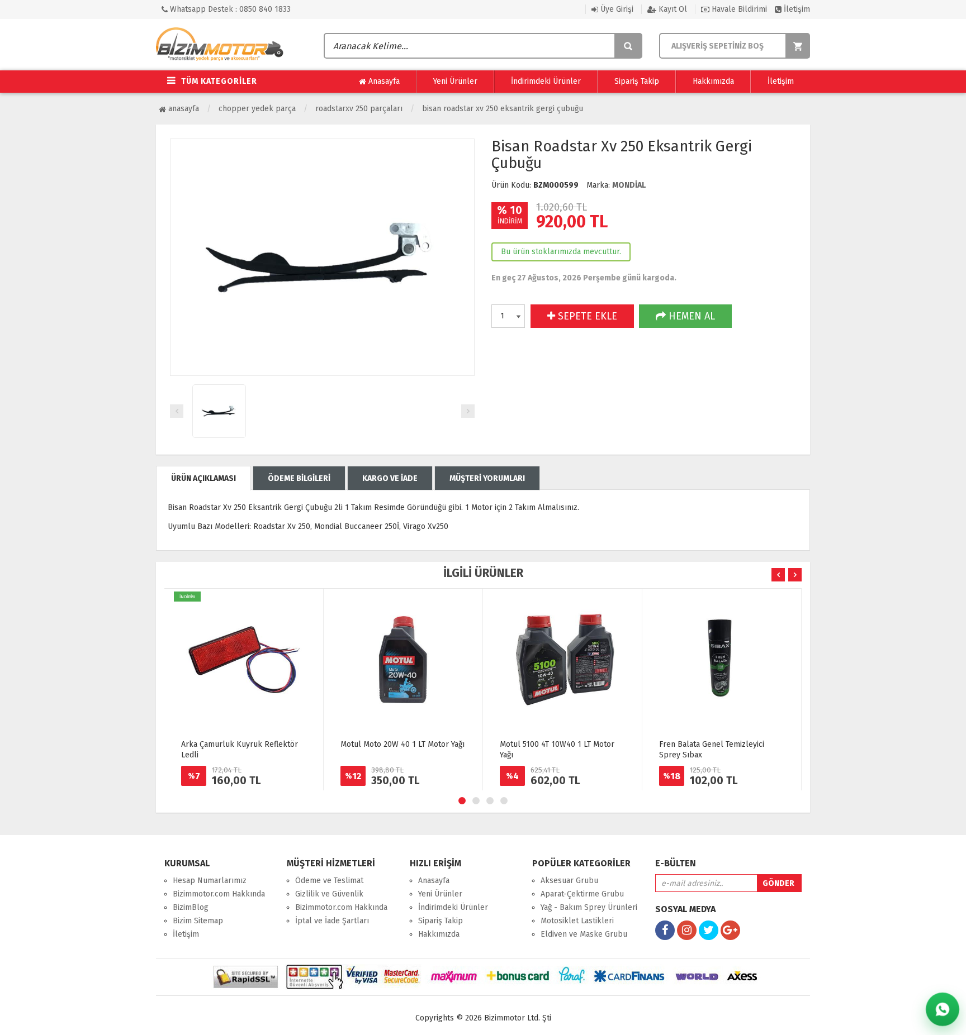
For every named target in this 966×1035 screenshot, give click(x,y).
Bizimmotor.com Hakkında (219, 894)
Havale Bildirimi (738, 9)
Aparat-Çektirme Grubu (582, 894)
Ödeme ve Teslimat (329, 880)
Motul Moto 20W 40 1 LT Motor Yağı (402, 744)
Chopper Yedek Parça (257, 108)
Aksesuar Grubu (569, 880)
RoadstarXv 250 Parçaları (358, 108)
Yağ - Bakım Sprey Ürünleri (589, 907)
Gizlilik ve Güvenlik (329, 894)
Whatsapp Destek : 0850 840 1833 (229, 9)
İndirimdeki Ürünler (546, 81)
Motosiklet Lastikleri (577, 921)
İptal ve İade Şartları (332, 921)
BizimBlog (191, 907)
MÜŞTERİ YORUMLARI (487, 478)
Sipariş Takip (636, 81)
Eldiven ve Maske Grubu (584, 934)
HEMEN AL (690, 316)
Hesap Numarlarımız (210, 880)
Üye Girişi (615, 9)
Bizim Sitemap (198, 921)
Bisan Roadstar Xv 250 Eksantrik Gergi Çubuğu (502, 108)
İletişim (796, 9)
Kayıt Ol (671, 9)
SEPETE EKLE (586, 316)
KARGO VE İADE (390, 478)
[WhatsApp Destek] (942, 1009)
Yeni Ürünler (455, 81)
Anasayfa (383, 81)
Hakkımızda (713, 81)
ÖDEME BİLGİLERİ (299, 478)
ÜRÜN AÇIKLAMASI (203, 478)
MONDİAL (629, 185)
